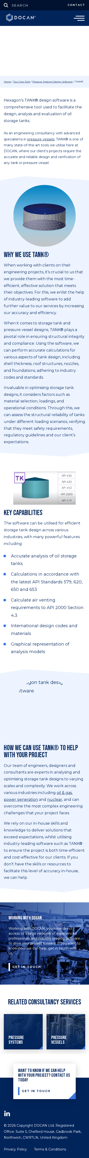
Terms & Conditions (50, 1149)
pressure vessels (40, 139)
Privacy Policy (15, 1149)
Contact (76, 5)
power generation (21, 799)
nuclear (54, 799)
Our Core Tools (21, 81)
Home (7, 81)
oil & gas (64, 792)
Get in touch (26, 967)
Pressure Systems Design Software (52, 81)
